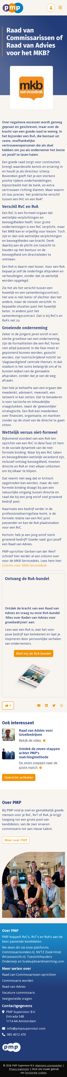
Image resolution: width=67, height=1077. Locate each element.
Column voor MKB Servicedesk (24, 565)
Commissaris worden (17, 980)
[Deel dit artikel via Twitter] (54, 705)
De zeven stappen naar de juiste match (38, 765)
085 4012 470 (15, 1034)
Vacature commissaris (18, 992)
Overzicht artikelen (18, 777)
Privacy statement (19, 1069)
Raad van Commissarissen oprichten (29, 974)
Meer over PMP (15, 840)
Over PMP (10, 930)
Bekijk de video (30, 740)
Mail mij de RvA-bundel (33, 653)
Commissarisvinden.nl (18, 952)
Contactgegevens (17, 1006)
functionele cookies (36, 1072)
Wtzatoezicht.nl (13, 957)
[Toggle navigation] (60, 8)
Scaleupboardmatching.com (43, 961)
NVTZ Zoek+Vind (48, 952)
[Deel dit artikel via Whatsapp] (61, 705)
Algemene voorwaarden (48, 1065)
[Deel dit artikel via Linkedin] (47, 705)
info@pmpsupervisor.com (25, 1028)
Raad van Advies (14, 986)
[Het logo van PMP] (13, 7)
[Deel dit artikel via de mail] (39, 705)
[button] (51, 8)
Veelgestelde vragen (17, 998)
